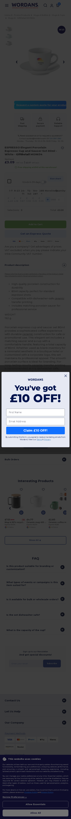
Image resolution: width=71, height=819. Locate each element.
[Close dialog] (65, 375)
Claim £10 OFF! (35, 430)
